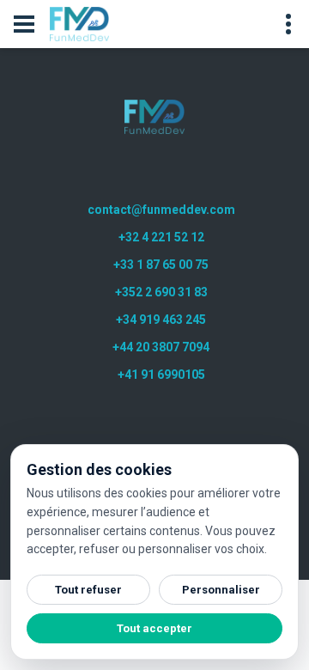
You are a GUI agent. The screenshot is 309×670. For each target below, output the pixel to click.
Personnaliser (221, 589)
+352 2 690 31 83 (161, 292)
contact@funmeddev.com (161, 209)
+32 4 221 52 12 (161, 237)
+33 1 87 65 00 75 (161, 264)
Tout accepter (154, 628)
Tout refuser (88, 589)
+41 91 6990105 (161, 374)
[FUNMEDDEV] (154, 117)
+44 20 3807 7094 (160, 347)
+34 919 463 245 (161, 319)
